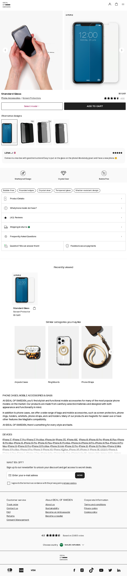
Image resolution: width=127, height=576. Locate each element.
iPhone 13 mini (57, 446)
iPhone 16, (83, 439)
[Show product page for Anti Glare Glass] (44, 132)
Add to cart (95, 106)
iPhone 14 (75, 443)
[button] (63, 535)
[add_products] (34, 308)
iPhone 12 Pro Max (97, 446)
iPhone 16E (72, 439)
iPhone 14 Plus (102, 443)
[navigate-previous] (111, 352)
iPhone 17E (61, 439)
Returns (11, 516)
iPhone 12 (83, 446)
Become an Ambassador (57, 512)
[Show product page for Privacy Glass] (27, 132)
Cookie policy (90, 512)
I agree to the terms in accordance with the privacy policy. (44, 483)
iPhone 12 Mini (114, 446)
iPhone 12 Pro (71, 446)
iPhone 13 (12, 446)
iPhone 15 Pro (30, 443)
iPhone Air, (50, 439)
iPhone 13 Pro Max (40, 446)
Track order (12, 504)
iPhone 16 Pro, (95, 439)
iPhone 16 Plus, (110, 439)
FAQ (9, 512)
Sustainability (52, 508)
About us (50, 504)
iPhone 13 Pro (24, 446)
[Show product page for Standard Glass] (9, 132)
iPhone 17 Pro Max (35, 439)
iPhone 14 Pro (87, 443)
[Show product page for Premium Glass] (61, 132)
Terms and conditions (95, 504)
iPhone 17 (7, 439)
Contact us (12, 508)
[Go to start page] (6, 4)
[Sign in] (109, 4)
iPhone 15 (18, 443)
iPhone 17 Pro (19, 439)
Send (80, 475)
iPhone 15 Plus (45, 443)
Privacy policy (91, 508)
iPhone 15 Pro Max (61, 443)
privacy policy (70, 483)
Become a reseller (54, 516)
